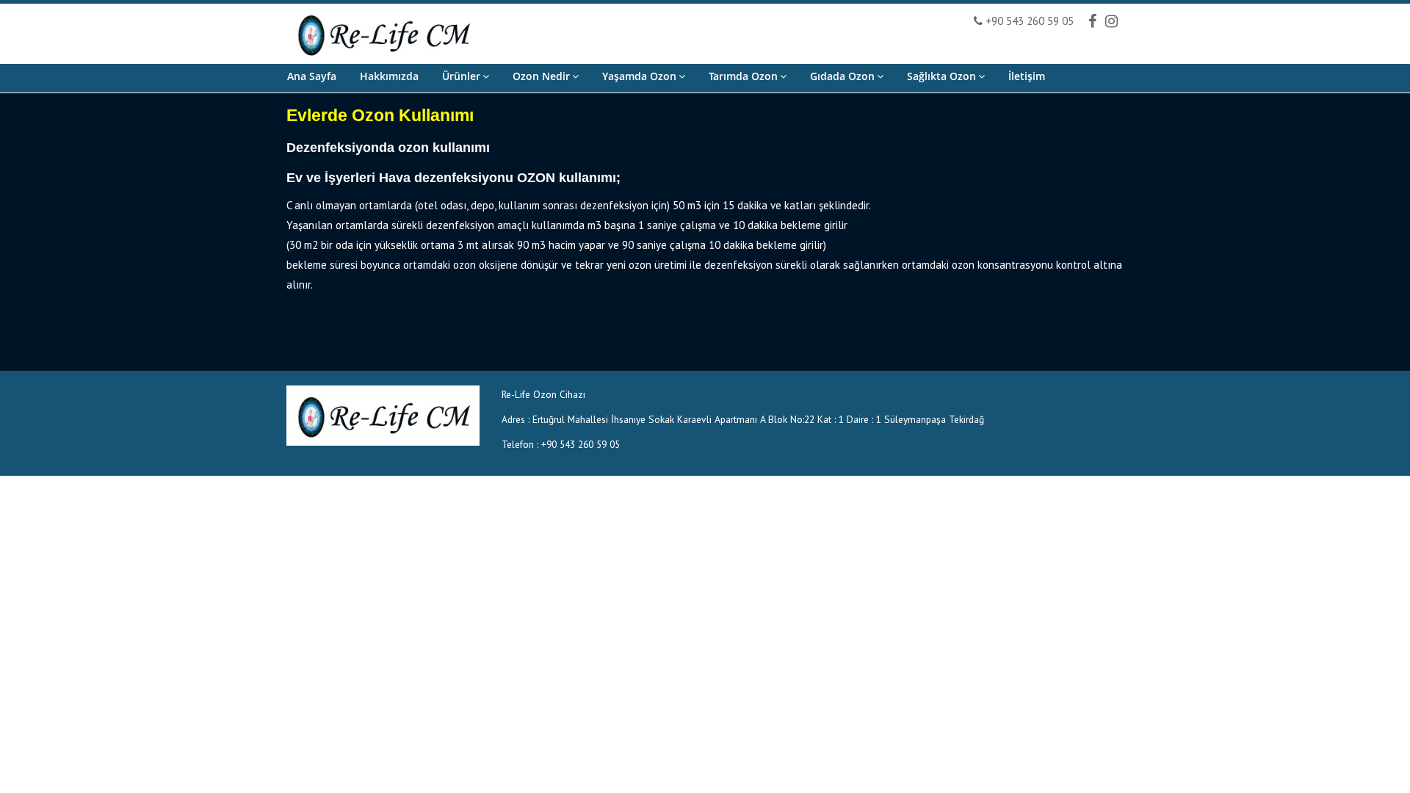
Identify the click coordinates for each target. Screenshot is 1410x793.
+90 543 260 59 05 (1028, 21)
